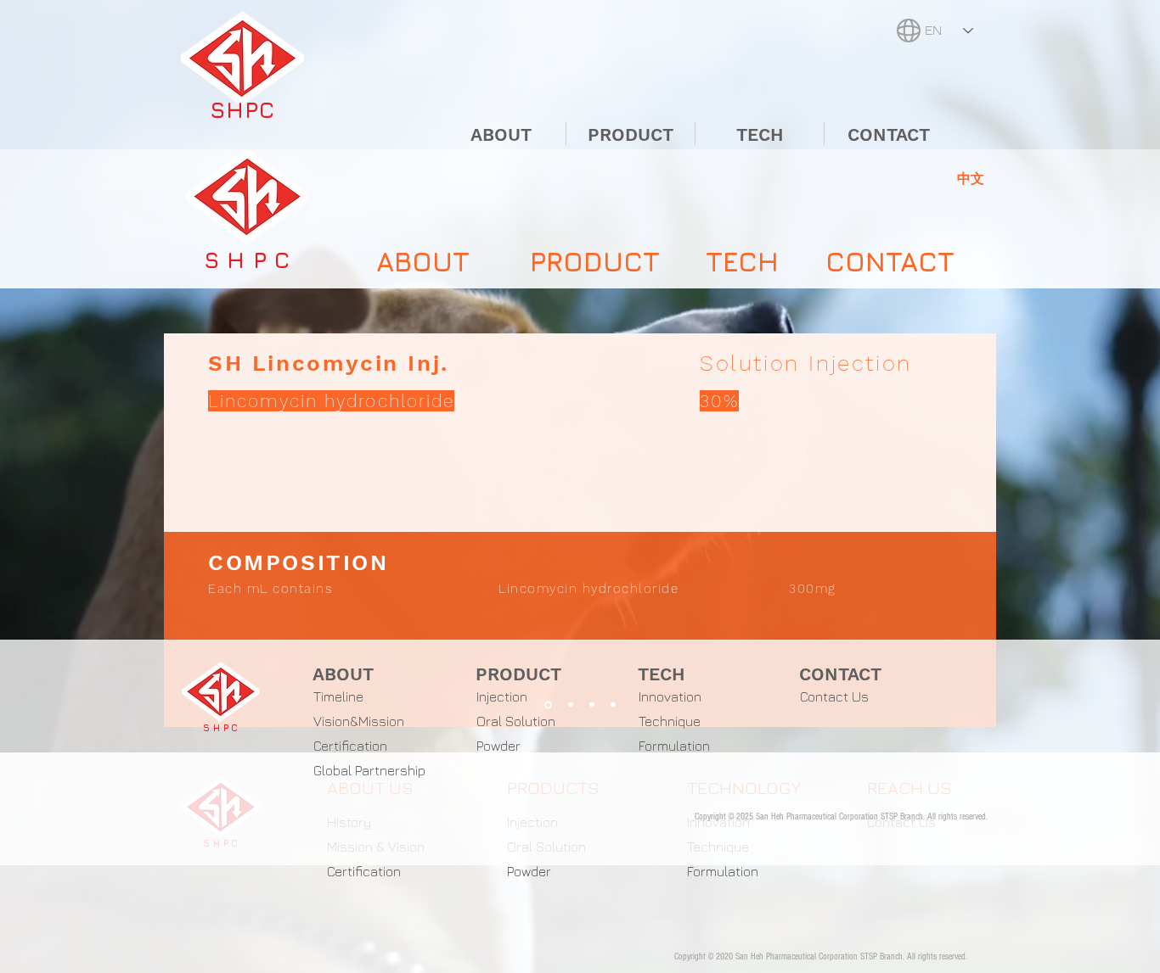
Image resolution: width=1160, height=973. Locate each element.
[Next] (968, 530)
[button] (970, 178)
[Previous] (191, 530)
